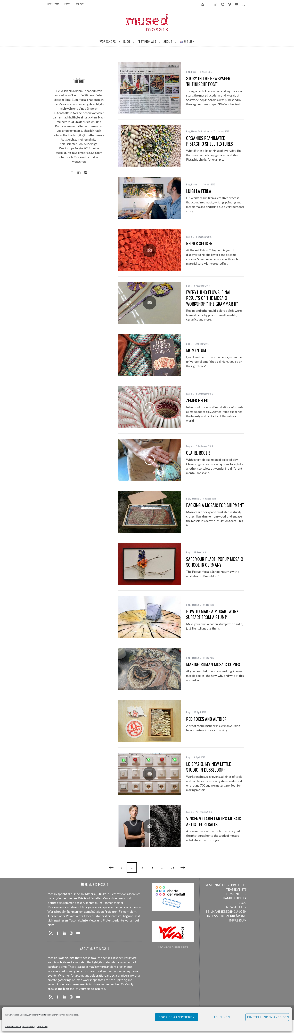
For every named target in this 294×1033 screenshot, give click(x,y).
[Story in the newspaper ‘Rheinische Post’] (149, 88)
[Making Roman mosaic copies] (149, 669)
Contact (80, 4)
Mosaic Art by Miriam (200, 131)
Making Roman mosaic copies (213, 664)
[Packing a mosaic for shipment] (149, 512)
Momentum (196, 350)
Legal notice (42, 1026)
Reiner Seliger (199, 243)
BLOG (242, 903)
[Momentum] (149, 355)
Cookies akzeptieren (177, 1017)
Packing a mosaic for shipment (215, 505)
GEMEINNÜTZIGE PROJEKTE (226, 885)
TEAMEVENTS (236, 889)
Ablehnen (222, 1017)
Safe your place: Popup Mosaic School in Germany (214, 562)
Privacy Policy (28, 1026)
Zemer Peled (197, 400)
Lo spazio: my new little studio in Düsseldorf (208, 767)
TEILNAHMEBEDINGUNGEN (226, 911)
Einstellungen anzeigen (268, 1017)
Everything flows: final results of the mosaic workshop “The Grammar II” (212, 298)
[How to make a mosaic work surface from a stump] (149, 617)
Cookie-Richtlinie (13, 1026)
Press (67, 4)
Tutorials (195, 498)
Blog (188, 71)
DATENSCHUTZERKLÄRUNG (226, 916)
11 (172, 867)
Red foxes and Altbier (206, 719)
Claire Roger (198, 452)
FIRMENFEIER (236, 894)
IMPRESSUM (238, 920)
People (194, 184)
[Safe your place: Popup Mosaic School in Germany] (149, 564)
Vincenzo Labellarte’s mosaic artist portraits (213, 821)
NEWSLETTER (236, 907)
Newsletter (53, 4)
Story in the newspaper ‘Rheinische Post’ (208, 81)
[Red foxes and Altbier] (149, 721)
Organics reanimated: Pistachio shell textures (209, 141)
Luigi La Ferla (198, 191)
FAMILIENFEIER (235, 898)
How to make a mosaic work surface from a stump (212, 614)
